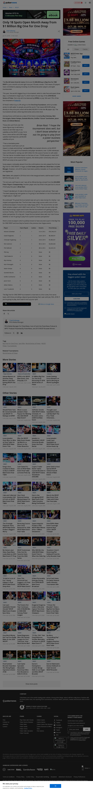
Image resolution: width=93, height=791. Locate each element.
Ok (55, 786)
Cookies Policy (28, 788)
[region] (46, 786)
